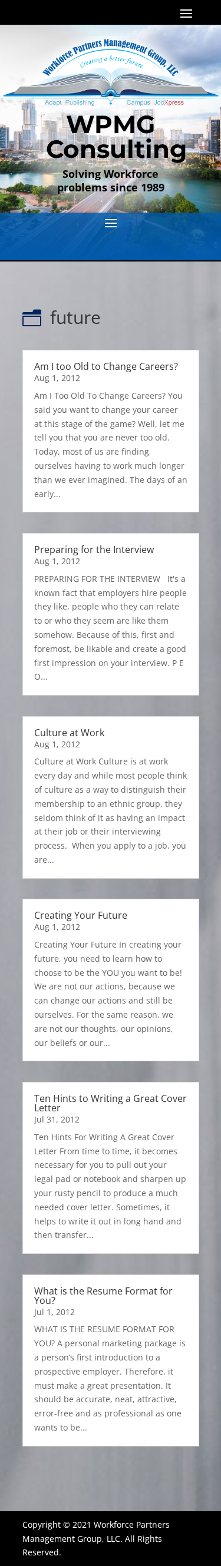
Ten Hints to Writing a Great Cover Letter (110, 1103)
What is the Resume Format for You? (103, 1295)
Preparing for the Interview (94, 549)
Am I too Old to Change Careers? (106, 366)
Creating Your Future (80, 915)
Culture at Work (69, 732)
